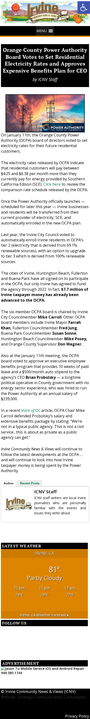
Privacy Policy (77, 716)
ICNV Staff (47, 79)
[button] (41, 31)
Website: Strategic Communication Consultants (43, 697)
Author (9, 483)
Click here (52, 184)
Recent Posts (29, 483)
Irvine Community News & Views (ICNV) (40, 691)
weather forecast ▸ (44, 615)
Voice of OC (30, 410)
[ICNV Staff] (13, 503)
